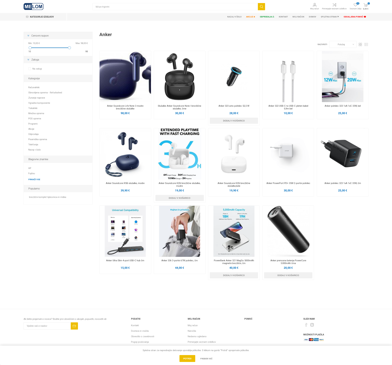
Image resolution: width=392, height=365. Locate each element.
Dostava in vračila (140, 331)
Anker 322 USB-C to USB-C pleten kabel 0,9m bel (288, 107)
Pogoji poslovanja (140, 342)
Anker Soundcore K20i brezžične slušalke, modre (179, 184)
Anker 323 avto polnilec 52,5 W (234, 106)
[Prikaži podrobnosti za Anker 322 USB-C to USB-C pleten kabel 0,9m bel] (288, 76)
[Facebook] (306, 324)
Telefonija (33, 144)
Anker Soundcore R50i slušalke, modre (125, 183)
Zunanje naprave (36, 97)
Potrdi (187, 358)
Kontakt (135, 325)
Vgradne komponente (39, 103)
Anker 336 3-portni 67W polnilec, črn (179, 260)
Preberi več (206, 359)
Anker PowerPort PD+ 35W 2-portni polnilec (288, 183)
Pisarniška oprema (37, 139)
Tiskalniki (32, 108)
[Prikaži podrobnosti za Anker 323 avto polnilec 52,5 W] (234, 76)
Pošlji (74, 326)
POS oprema (34, 118)
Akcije (31, 129)
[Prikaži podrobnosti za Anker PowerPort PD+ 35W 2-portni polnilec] (288, 154)
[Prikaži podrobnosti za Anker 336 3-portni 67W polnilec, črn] (179, 231)
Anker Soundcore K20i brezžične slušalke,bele (234, 184)
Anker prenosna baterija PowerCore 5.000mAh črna (288, 262)
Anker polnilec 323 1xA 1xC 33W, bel (343, 106)
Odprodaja (33, 134)
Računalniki (34, 87)
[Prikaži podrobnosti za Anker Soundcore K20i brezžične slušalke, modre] (179, 154)
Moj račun (314, 8)
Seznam (366, 44)
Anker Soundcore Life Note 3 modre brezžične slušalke (125, 107)
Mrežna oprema (36, 113)
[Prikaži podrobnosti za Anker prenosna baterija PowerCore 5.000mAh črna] (288, 231)
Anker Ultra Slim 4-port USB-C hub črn (125, 260)
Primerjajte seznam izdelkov (334, 8)
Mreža (360, 44)
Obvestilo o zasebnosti (142, 336)
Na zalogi (37, 68)
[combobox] (175, 6)
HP (29, 168)
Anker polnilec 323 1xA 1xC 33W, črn (342, 183)
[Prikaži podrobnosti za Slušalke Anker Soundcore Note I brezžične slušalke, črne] (179, 76)
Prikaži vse (34, 179)
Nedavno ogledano (197, 336)
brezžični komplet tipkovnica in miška (47, 197)
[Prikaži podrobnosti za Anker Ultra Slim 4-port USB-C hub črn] (125, 231)
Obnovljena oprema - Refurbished (45, 92)
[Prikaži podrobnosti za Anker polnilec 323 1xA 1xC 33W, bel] (342, 76)
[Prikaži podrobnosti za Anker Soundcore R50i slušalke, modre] (125, 154)
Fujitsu (31, 173)
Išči (261, 6)
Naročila (192, 331)
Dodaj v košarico (234, 120)
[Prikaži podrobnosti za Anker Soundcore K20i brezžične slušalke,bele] (234, 154)
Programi (33, 123)
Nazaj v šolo (34, 149)
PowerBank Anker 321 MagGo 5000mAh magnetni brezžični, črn (234, 262)
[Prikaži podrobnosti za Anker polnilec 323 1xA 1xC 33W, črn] (342, 154)
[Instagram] (312, 324)
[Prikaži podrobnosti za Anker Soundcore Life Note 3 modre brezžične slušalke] (125, 76)
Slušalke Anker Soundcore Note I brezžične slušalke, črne (179, 107)
